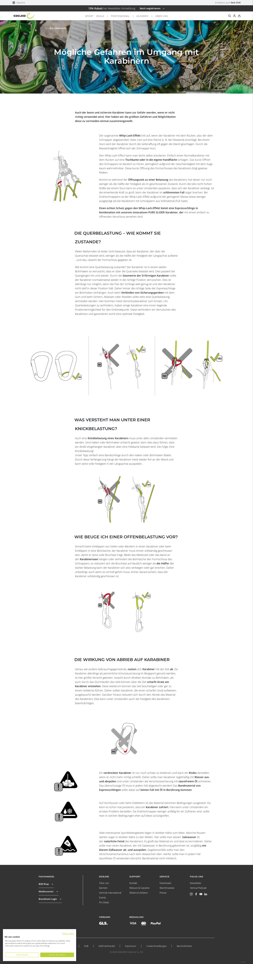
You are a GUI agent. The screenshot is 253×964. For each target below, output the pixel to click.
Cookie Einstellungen (156, 945)
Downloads (165, 883)
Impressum (130, 945)
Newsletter (195, 883)
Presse (163, 892)
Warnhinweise (167, 888)
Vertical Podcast (198, 888)
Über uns (104, 883)
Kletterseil (142, 555)
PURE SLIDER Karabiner (163, 212)
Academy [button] (142, 16)
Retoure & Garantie (139, 888)
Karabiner (118, 112)
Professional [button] (120, 16)
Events (102, 897)
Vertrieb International (110, 892)
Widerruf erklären (138, 892)
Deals (100, 16)
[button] (18, 2)
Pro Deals (104, 902)
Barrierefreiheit (184, 945)
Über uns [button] (161, 16)
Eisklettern (138, 803)
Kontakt (133, 883)
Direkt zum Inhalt (126, 2)
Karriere (103, 888)
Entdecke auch (228, 2)
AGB (86, 945)
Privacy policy (68, 933)
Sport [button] (89, 16)
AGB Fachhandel (107, 945)
